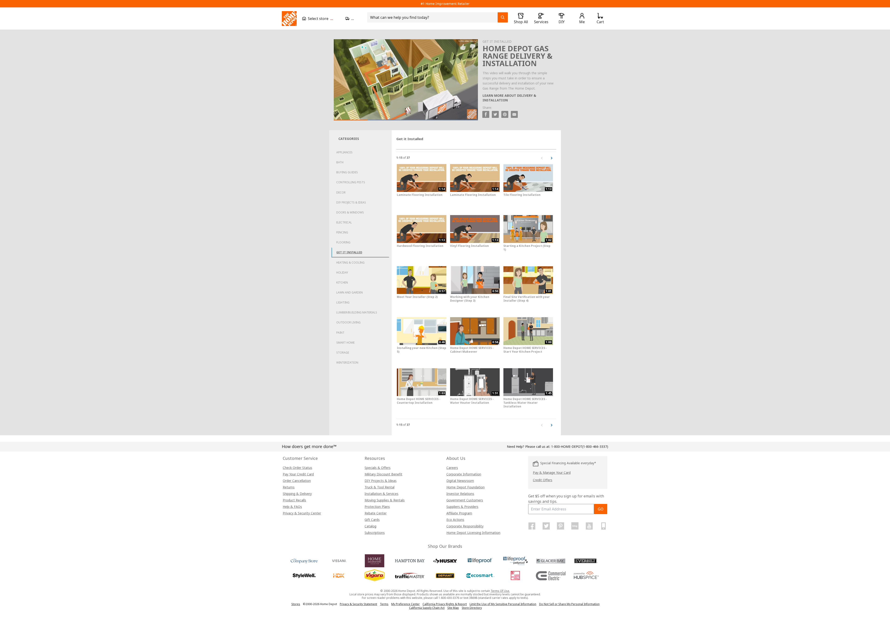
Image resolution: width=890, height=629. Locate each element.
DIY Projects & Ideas (351, 202)
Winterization (347, 362)
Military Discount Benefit (383, 474)
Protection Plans (377, 506)
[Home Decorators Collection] (374, 560)
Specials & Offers (378, 467)
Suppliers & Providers (462, 506)
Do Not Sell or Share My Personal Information (569, 604)
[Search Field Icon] (503, 17)
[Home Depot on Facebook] (532, 526)
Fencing (342, 232)
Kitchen (342, 282)
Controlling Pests (350, 182)
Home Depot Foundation (465, 487)
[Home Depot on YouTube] (589, 526)
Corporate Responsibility (464, 526)
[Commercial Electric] (551, 575)
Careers (452, 467)
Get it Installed (349, 252)
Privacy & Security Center (302, 513)
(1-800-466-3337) (579, 446)
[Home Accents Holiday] (515, 575)
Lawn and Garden (349, 292)
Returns (289, 487)
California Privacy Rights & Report (445, 604)
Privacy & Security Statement (358, 604)
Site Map (453, 608)
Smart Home (345, 343)
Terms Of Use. (500, 591)
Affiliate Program (459, 513)
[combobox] (433, 17)
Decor (341, 192)
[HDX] (339, 575)
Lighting (343, 302)
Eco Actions (455, 519)
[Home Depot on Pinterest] (560, 526)
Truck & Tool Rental (379, 487)
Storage (342, 353)
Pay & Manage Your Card (552, 472)
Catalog (370, 526)
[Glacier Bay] (551, 560)
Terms (384, 604)
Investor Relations (460, 493)
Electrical (344, 222)
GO (601, 509)
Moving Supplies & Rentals (385, 500)
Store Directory (472, 608)
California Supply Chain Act (427, 608)
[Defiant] (445, 575)
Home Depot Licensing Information (473, 532)
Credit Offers (542, 480)
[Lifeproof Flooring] (480, 560)
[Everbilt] (586, 560)
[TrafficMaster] (410, 575)
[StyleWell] (304, 575)
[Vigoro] (374, 575)
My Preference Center (405, 604)
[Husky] (445, 560)
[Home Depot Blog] (574, 526)
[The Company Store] (304, 560)
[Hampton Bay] (410, 560)
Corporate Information (463, 474)
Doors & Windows (350, 212)
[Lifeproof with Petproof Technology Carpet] (515, 560)
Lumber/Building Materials (356, 312)
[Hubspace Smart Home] (586, 575)
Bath (339, 162)
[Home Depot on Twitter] (546, 526)
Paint (340, 333)
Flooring (343, 242)
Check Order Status (297, 467)
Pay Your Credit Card (298, 474)
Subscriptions (375, 532)
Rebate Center (376, 513)
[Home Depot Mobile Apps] (603, 526)
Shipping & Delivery (297, 493)
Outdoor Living (348, 322)
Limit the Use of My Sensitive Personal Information (503, 604)
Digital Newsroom (460, 480)
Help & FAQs (292, 506)
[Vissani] (339, 560)
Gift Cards (372, 519)
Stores (295, 604)
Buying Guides (347, 172)
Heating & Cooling (350, 263)
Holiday (342, 272)
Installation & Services (381, 493)
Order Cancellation (297, 480)
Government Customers (464, 500)
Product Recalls (294, 500)
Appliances (344, 152)
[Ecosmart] (480, 575)
